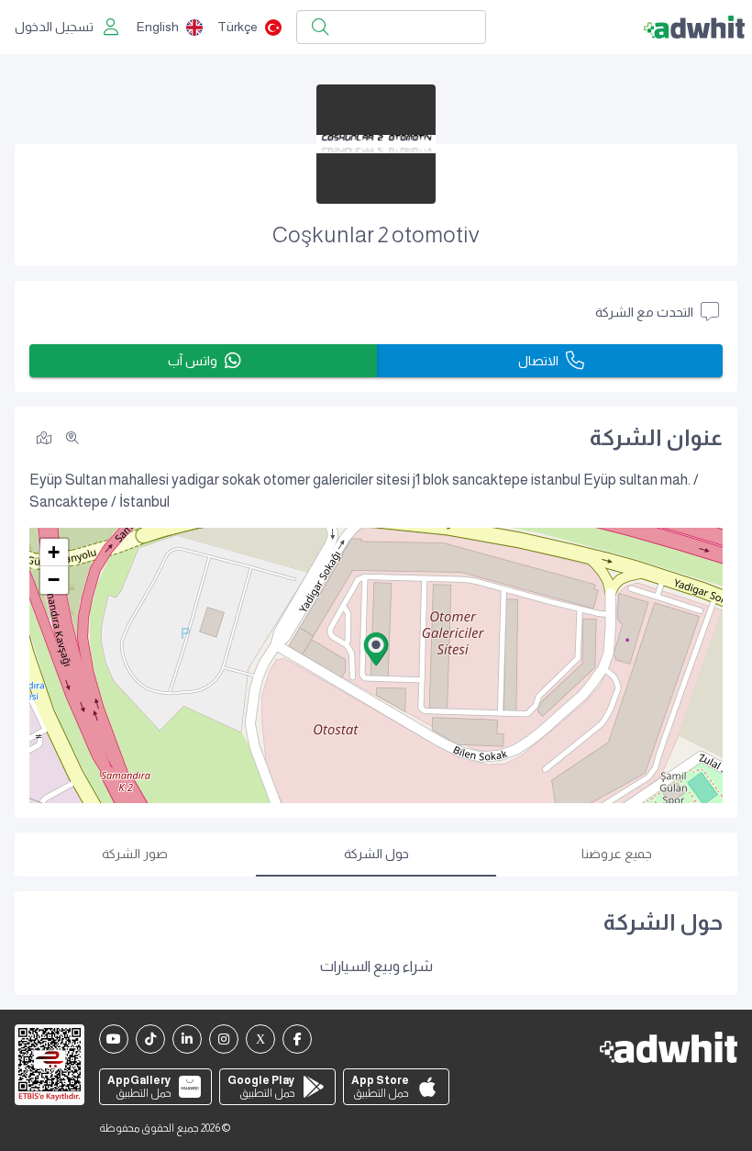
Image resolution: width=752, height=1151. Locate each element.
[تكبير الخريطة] (72, 438)
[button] (376, 648)
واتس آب (192, 360)
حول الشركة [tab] (376, 853)
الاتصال (538, 360)
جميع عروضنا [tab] (616, 853)
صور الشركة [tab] (135, 853)
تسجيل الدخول (54, 26)
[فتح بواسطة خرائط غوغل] (44, 436)
